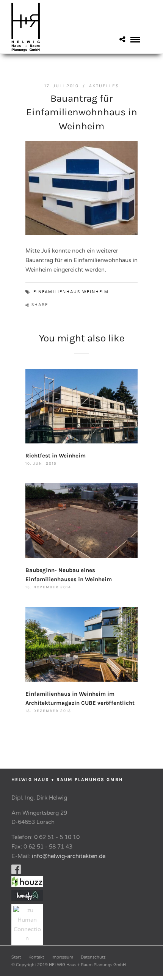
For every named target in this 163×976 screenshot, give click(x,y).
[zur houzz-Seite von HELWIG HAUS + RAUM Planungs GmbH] (29, 885)
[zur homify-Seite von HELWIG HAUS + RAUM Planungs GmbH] (27, 899)
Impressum (62, 957)
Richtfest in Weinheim (55, 455)
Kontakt (36, 957)
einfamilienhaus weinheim (71, 292)
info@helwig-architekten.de (68, 856)
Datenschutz (93, 957)
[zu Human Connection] (29, 938)
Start (16, 957)
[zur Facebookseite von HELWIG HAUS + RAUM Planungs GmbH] (16, 871)
